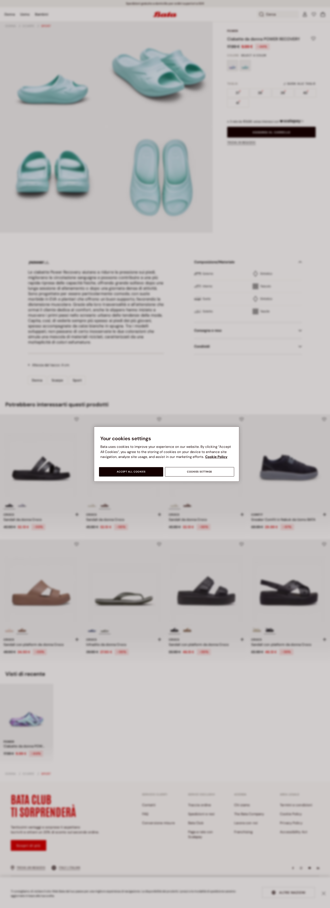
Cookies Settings (199, 471)
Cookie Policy (216, 457)
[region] (167, 454)
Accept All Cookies (131, 471)
